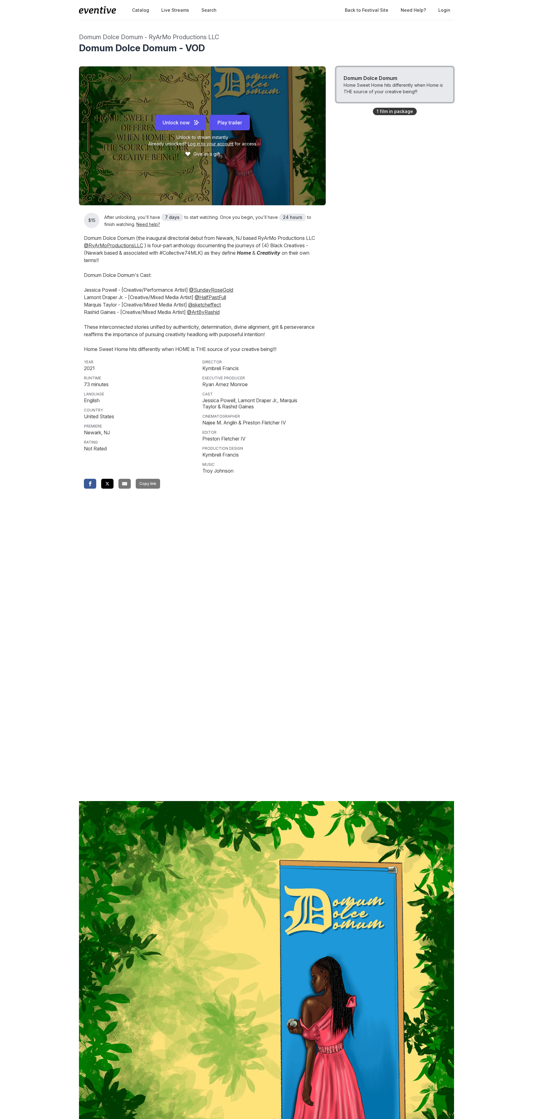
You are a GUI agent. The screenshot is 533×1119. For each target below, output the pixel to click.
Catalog (140, 10)
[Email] (124, 484)
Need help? (413, 10)
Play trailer (229, 122)
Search (209, 10)
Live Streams (175, 10)
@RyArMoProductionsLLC (113, 245)
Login (444, 10)
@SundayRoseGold (211, 290)
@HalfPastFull (210, 297)
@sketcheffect (204, 305)
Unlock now (176, 122)
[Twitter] (107, 484)
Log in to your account (210, 143)
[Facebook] (90, 484)
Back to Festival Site (366, 10)
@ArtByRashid (203, 312)
